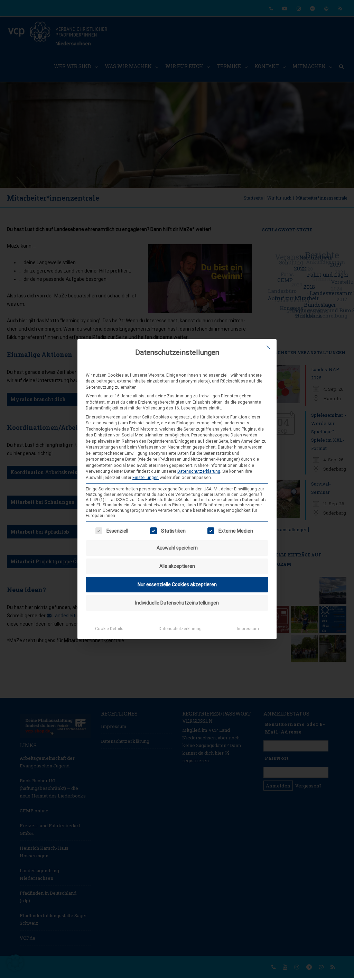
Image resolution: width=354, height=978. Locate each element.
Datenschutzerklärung (198, 471)
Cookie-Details (109, 628)
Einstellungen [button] (145, 477)
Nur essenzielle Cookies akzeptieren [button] (177, 584)
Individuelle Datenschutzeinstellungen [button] (177, 603)
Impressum (248, 628)
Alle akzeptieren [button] (177, 566)
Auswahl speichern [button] (177, 548)
